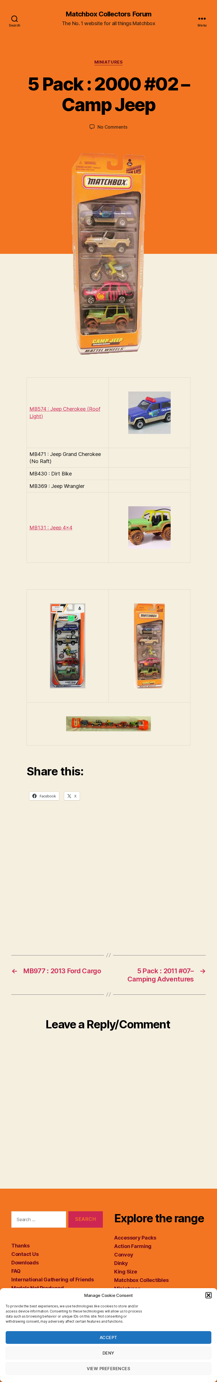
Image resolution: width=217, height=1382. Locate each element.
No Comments (112, 127)
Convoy (123, 1255)
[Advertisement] (108, 883)
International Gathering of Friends (52, 1279)
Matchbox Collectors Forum (108, 14)
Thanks (20, 1246)
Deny (108, 1353)
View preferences (109, 1368)
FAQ (16, 1271)
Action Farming (132, 1246)
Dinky (121, 1263)
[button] (208, 1295)
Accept (108, 1337)
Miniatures (108, 62)
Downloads (25, 1263)
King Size (125, 1272)
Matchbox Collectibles (141, 1280)
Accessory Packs (135, 1238)
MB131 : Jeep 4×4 (50, 528)
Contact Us (24, 1254)
